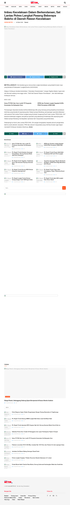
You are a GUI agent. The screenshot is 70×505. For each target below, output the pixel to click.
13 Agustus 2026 (17, 173)
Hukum (7, 396)
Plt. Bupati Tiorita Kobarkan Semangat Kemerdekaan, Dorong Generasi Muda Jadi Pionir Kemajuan (22, 153)
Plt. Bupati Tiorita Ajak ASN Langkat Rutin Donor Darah (53, 178)
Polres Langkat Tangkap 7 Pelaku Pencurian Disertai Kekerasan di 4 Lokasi (32, 458)
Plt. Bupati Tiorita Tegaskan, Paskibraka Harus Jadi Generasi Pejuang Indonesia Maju (22, 162)
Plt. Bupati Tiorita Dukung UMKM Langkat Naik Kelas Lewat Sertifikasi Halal (32, 418)
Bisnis (58, 6)
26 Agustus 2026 (17, 148)
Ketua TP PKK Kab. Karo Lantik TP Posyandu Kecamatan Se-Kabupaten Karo (17, 104)
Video (13, 499)
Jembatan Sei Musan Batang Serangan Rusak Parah (25, 451)
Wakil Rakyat (21, 499)
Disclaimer (27, 497)
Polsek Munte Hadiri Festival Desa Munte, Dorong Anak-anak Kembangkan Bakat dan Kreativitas (37, 464)
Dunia (26, 6)
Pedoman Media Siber (10, 497)
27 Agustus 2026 (9, 402)
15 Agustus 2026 (49, 166)
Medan (46, 6)
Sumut (40, 6)
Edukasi (65, 6)
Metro (52, 6)
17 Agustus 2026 (49, 155)
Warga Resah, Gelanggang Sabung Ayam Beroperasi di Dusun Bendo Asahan (28, 400)
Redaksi (6, 496)
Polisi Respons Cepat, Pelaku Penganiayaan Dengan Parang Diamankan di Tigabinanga (35, 412)
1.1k (55, 147)
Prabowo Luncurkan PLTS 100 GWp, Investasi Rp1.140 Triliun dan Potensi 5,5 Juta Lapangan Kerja (38, 445)
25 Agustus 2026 (17, 453)
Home (7, 6)
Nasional (32, 6)
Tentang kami (14, 496)
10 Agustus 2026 (49, 181)
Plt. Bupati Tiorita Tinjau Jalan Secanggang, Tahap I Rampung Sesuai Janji (54, 171)
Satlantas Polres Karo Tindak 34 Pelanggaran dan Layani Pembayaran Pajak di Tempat (35, 431)
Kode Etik (23, 496)
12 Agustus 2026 (49, 174)
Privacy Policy (32, 496)
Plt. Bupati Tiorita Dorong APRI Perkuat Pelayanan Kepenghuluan (22, 170)
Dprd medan (36, 497)
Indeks (20, 497)
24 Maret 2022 (19, 22)
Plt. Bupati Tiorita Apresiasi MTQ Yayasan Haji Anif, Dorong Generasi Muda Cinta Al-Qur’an (36, 425)
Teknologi (6, 499)
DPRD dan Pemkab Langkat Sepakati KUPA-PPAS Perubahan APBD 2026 (51, 104)
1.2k (23, 148)
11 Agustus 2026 (17, 181)
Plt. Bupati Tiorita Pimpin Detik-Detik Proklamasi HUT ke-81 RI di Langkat (53, 153)
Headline (13, 6)
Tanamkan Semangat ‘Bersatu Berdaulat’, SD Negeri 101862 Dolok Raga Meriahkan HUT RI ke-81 (55, 162)
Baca (7, 407)
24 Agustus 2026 (49, 147)
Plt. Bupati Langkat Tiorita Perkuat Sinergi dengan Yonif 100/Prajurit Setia (22, 178)
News (20, 6)
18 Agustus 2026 (17, 157)
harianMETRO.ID (12, 486)
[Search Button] (64, 188)
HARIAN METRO (8, 22)
